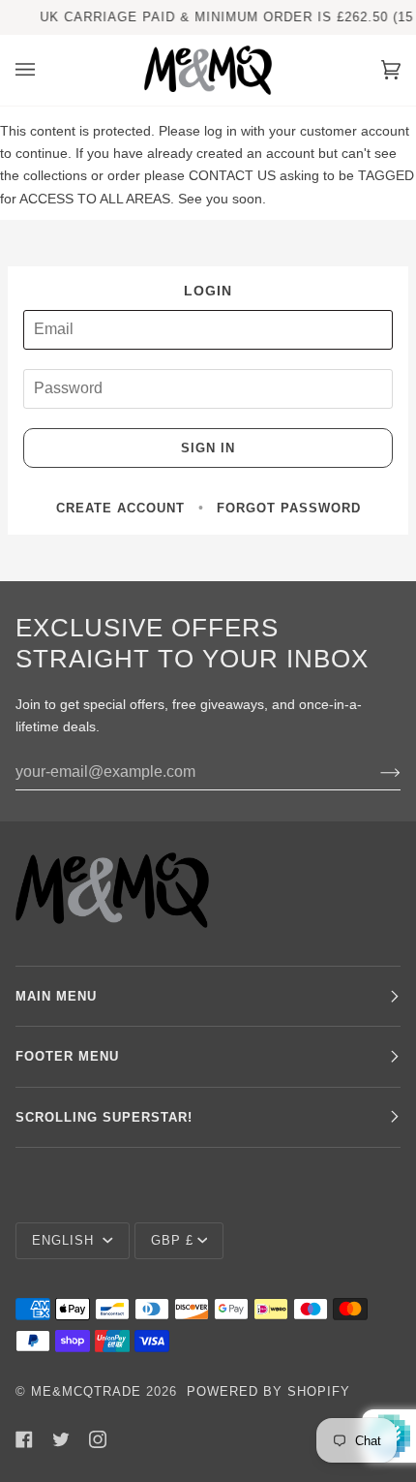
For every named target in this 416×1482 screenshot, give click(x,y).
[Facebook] (24, 1439)
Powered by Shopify (268, 1391)
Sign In (208, 448)
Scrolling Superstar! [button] (104, 1117)
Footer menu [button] (67, 1056)
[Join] (375, 771)
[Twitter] (61, 1439)
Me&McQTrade (86, 1391)
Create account (120, 508)
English (65, 1240)
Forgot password (289, 508)
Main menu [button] (56, 996)
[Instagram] (97, 1439)
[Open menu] (44, 70)
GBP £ (172, 1240)
